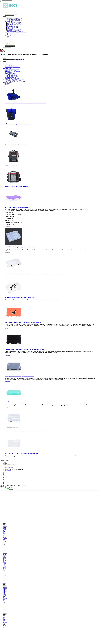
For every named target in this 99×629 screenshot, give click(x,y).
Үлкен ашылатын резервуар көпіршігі (14, 22)
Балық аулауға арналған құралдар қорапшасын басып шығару (19, 34)
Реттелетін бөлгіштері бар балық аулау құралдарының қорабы (21, 247)
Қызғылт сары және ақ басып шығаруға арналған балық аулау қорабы (23, 322)
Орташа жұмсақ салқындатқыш (13, 19)
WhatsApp (11, 489)
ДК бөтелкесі (9, 36)
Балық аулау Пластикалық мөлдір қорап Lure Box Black (19, 376)
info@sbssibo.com (8, 468)
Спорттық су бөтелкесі (9, 35)
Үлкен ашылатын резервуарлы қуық (12, 69)
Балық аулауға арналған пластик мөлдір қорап (17, 272)
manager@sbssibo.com (9, 467)
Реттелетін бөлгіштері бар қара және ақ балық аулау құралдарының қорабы (24, 349)
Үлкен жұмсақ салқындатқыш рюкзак (14, 20)
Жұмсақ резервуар (10, 25)
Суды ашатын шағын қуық (10, 70)
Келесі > (3, 460)
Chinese (3, 50)
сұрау (6, 226)
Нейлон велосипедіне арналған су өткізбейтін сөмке (18, 124)
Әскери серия (7, 39)
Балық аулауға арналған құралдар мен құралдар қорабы (16, 32)
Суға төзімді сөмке (11, 28)
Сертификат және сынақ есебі (11, 14)
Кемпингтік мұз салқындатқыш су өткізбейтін (16, 186)
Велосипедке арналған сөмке (13, 30)
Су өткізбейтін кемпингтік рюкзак (14, 29)
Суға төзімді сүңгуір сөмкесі (12, 27)
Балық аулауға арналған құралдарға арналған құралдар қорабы (21, 453)
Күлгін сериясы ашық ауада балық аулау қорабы (17, 207)
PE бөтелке (9, 37)
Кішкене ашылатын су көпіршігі (13, 23)
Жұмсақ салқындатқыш (9, 17)
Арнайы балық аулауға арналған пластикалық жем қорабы (20, 297)
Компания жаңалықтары (10, 46)
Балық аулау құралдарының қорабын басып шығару (15, 81)
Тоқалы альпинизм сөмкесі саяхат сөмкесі (15, 144)
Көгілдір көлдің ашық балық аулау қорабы (16, 401)
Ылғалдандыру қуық (9, 21)
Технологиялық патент (9, 15)
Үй (3, 9)
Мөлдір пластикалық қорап (12, 427)
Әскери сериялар (6, 86)
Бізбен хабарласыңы (7, 47)
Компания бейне (8, 41)
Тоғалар (6, 38)
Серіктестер (7, 13)
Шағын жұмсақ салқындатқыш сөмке (14, 18)
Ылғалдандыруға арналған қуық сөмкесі (15, 31)
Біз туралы (5, 10)
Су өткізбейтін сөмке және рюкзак (12, 26)
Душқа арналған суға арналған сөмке (14, 24)
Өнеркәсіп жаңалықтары (10, 45)
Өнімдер (4, 16)
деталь (8, 226)
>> (5, 460)
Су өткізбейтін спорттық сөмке (11, 75)
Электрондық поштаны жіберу (6, 487)
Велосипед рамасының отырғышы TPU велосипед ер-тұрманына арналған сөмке (25, 103)
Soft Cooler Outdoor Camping (12, 165)
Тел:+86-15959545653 (7, 470)
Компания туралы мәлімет (10, 11)
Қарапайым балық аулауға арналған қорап (15, 33)
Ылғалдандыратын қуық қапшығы (12, 78)
